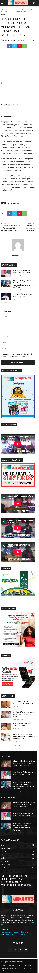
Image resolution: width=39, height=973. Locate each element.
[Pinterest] (19, 46)
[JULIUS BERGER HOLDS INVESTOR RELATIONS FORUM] (6, 704)
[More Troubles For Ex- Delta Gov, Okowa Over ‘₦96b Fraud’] (6, 273)
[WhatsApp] (24, 46)
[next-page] (5, 303)
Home (2, 9)
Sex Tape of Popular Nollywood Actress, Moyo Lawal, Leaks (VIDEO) (23, 714)
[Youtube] (26, 950)
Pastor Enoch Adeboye (13, 203)
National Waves (10, 40)
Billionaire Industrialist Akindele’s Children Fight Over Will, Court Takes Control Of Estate (24, 763)
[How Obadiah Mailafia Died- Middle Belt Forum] (6, 726)
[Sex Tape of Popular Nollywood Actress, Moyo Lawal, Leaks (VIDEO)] (6, 714)
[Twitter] (14, 46)
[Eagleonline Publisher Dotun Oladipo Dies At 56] (6, 296)
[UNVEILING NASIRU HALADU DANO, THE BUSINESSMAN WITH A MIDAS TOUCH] (6, 737)
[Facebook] (9, 46)
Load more (17, 745)
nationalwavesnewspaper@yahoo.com (14, 932)
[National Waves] (2, 40)
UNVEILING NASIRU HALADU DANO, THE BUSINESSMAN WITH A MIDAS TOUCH (24, 736)
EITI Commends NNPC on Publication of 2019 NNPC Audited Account (9, 228)
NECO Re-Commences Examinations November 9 (27, 228)
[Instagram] (15, 950)
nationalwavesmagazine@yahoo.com (18, 934)
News (7, 9)
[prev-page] (2, 303)
